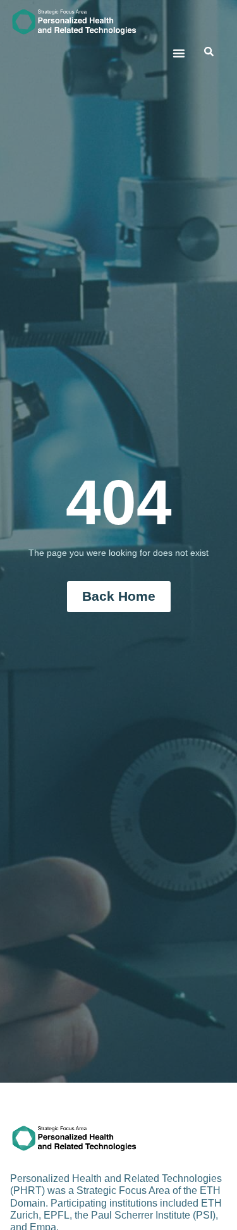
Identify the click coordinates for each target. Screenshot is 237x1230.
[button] (178, 53)
